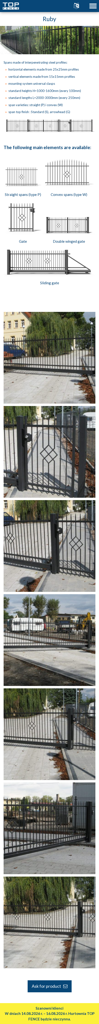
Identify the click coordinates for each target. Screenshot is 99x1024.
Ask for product (47, 986)
